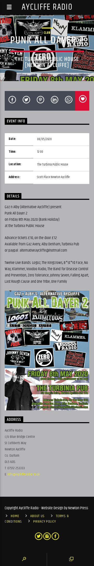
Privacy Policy (44, 521)
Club (47, 32)
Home (15, 516)
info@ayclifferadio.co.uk (24, 474)
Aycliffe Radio (47, 7)
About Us (37, 516)
